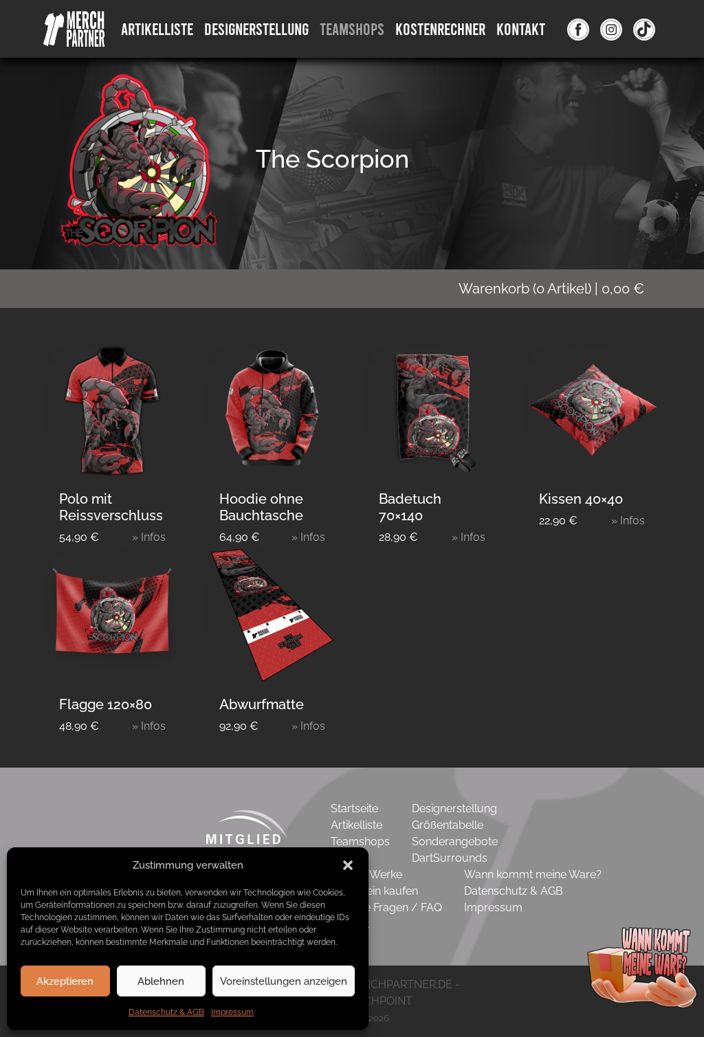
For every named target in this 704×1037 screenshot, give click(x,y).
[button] (348, 865)
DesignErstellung (256, 28)
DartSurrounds (449, 858)
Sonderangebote (455, 841)
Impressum (232, 1012)
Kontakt (520, 28)
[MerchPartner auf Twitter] (644, 29)
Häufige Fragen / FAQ (386, 907)
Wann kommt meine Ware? (533, 874)
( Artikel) (551, 288)
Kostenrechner (440, 28)
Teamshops (352, 28)
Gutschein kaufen (374, 890)
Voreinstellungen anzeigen (283, 981)
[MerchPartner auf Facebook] (578, 29)
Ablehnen (161, 981)
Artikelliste (157, 28)
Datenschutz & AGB (166, 1012)
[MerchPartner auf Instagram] (611, 29)
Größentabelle (447, 825)
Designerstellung (454, 808)
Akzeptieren (65, 981)
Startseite (354, 808)
